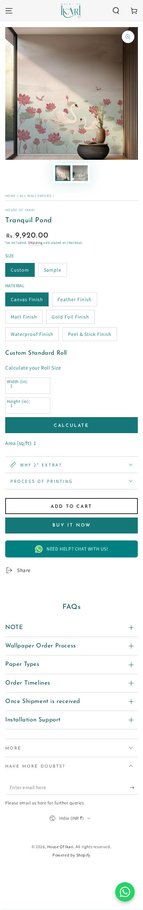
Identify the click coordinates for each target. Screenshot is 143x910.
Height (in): (18, 401)
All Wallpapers (35, 195)
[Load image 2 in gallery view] (80, 173)
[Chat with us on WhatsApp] (125, 892)
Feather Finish (75, 299)
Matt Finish (24, 317)
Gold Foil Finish (70, 317)
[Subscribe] (134, 787)
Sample (52, 270)
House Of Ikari (20, 210)
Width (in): (17, 381)
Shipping (35, 242)
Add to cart (71, 506)
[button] (116, 11)
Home (10, 195)
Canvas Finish (27, 299)
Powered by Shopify (71, 855)
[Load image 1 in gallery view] (62, 173)
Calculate (71, 425)
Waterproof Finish (32, 334)
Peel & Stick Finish (89, 334)
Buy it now (71, 525)
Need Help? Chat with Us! (77, 549)
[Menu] (9, 11)
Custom (20, 270)
